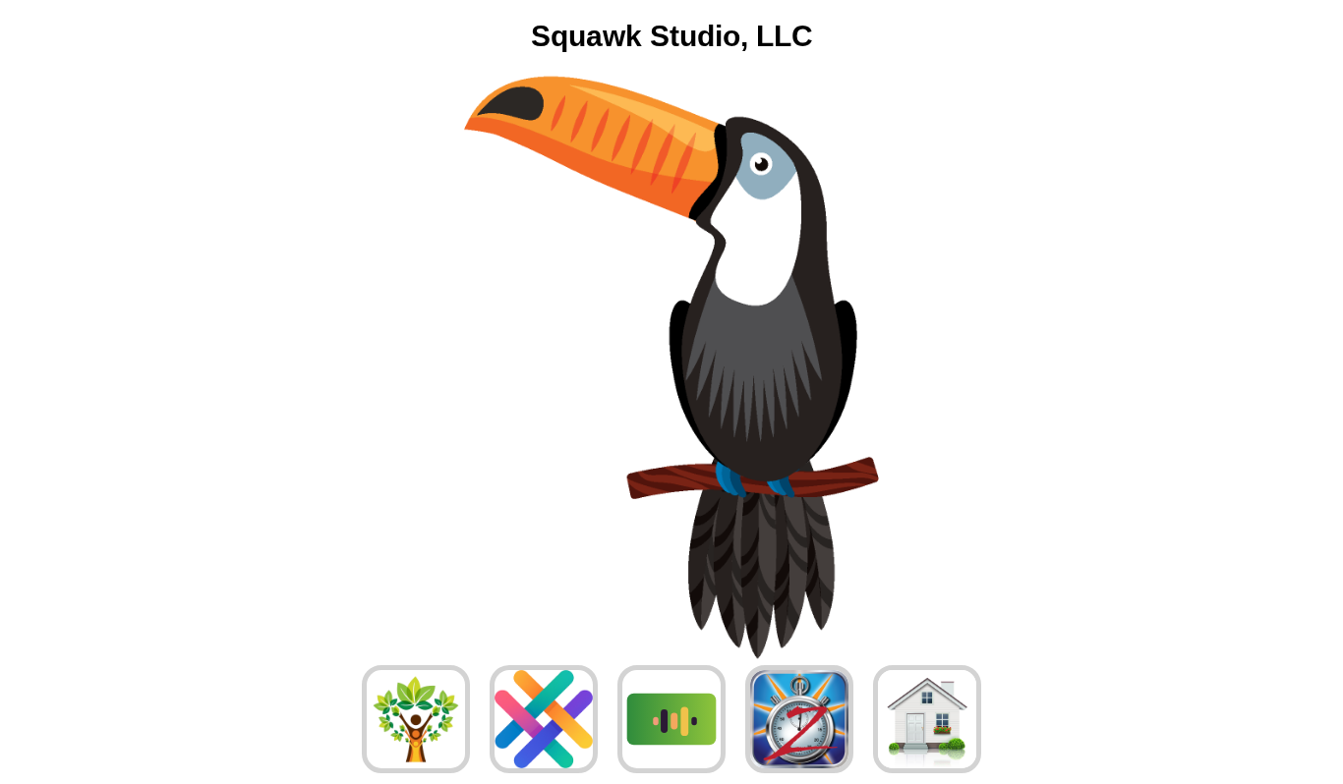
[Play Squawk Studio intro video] (671, 369)
